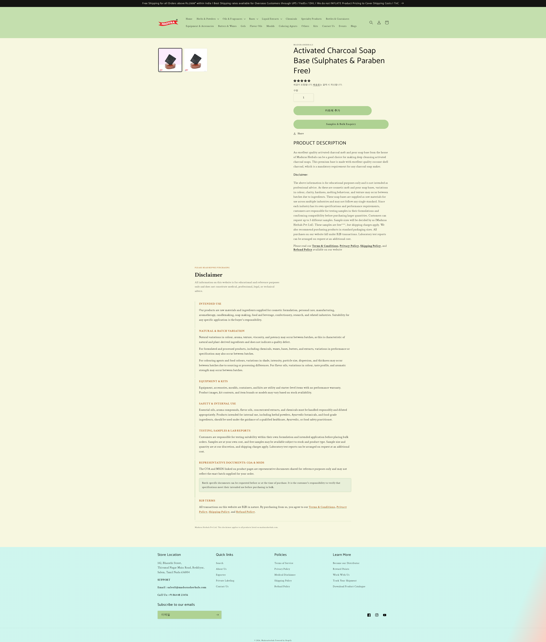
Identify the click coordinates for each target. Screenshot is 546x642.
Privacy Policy (349, 246)
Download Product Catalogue (349, 586)
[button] (208, 19)
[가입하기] (217, 615)
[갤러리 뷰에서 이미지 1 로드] (170, 60)
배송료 (316, 84)
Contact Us (222, 586)
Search (219, 563)
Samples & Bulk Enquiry (341, 124)
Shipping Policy (370, 246)
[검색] (371, 22)
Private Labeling (225, 580)
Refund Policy (302, 249)
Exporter (221, 574)
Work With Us (341, 574)
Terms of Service (283, 563)
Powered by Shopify (283, 640)
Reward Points (341, 569)
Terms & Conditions (325, 246)
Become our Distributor (346, 563)
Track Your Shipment (345, 580)
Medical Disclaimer (285, 574)
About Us (221, 569)
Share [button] (301, 133)
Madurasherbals (268, 640)
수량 (295, 90)
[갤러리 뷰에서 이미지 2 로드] (195, 60)
